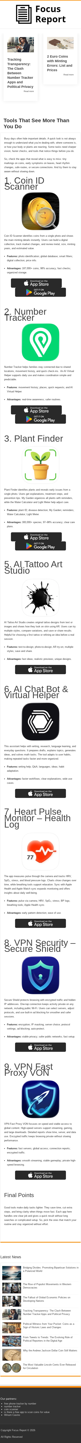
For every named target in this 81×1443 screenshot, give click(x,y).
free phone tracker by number (20, 1403)
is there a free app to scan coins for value (27, 1412)
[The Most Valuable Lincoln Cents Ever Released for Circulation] (11, 1368)
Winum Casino (12, 1415)
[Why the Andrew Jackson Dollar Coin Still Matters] (11, 1355)
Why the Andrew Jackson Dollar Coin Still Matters (50, 1350)
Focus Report (19, 1430)
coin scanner (11, 1409)
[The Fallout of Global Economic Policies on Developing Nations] (11, 1301)
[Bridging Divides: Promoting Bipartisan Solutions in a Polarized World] (11, 1273)
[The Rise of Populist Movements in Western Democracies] (11, 1288)
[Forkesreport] (40, 14)
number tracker (12, 1406)
